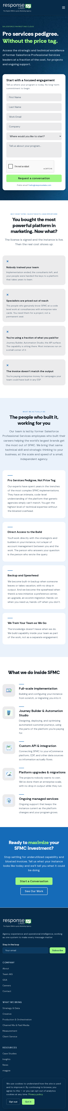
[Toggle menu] (63, 7)
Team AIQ (8, 974)
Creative (7, 1013)
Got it (28, 1101)
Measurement (10, 1030)
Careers (7, 985)
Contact (7, 991)
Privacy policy (35, 1094)
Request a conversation (34, 178)
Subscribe (57, 950)
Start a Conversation (34, 881)
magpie (6, 1070)
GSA (5, 979)
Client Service (10, 1036)
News (5, 1064)
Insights (6, 1059)
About (6, 968)
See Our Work (34, 891)
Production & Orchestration (17, 1019)
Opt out (13, 1101)
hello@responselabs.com (40, 185)
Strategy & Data (11, 1008)
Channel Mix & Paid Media (16, 1025)
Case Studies (10, 1053)
